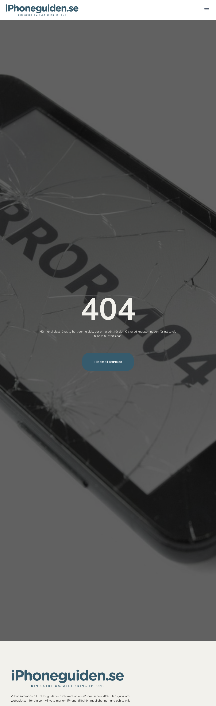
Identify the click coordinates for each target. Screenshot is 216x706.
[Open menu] (206, 9)
